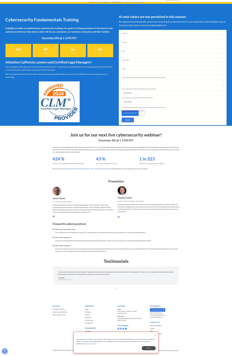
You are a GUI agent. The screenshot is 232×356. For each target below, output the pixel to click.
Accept (149, 348)
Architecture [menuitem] (89, 323)
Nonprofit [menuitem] (88, 317)
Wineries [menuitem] (88, 312)
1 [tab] (115, 288)
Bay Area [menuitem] (88, 331)
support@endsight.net (156, 317)
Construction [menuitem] (89, 320)
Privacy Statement (91, 343)
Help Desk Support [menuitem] (156, 325)
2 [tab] (116, 288)
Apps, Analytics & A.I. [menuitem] (59, 315)
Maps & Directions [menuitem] (156, 334)
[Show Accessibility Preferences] (5, 351)
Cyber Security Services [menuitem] (60, 312)
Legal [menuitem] (86, 309)
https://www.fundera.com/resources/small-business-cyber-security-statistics (81, 169)
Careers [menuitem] (152, 328)
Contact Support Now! (157, 310)
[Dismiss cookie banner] (155, 336)
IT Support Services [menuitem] (59, 309)
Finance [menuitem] (87, 315)
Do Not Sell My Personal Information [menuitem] (168, 350)
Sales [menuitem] (151, 331)
